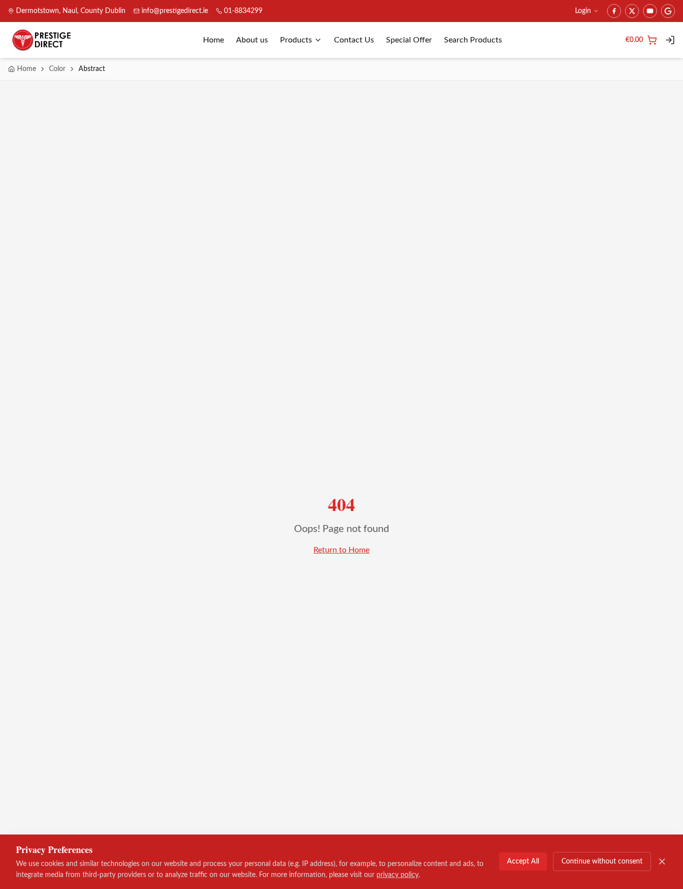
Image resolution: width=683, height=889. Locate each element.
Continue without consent (602, 861)
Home (213, 40)
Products (296, 40)
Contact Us (354, 40)
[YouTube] (650, 11)
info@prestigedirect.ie (175, 11)
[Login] (670, 40)
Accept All (523, 861)
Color (57, 69)
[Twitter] (632, 11)
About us (252, 40)
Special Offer (409, 40)
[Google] (668, 11)
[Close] (662, 861)
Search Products (473, 40)
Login (583, 11)
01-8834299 (243, 11)
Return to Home (342, 550)
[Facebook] (614, 11)
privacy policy (397, 875)
